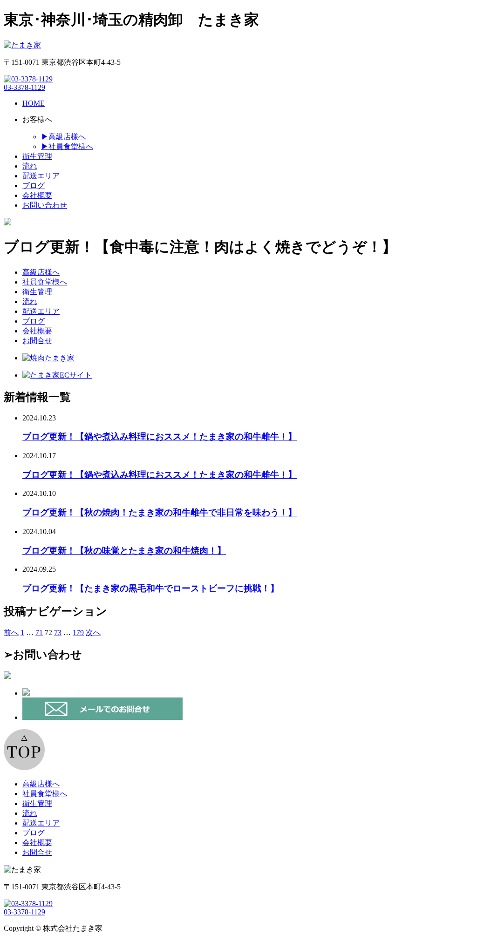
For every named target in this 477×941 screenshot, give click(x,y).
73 (57, 632)
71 (39, 632)
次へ (93, 632)
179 (78, 632)
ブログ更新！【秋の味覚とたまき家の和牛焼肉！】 (124, 550)
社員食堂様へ (44, 282)
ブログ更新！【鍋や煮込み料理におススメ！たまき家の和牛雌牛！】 (159, 436)
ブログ (33, 321)
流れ (29, 301)
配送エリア (41, 311)
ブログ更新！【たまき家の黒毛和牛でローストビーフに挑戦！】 (150, 588)
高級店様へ (41, 272)
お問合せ (37, 341)
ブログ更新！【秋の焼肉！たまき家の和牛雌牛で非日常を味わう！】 (159, 512)
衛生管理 (37, 292)
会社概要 (37, 331)
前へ (11, 632)
